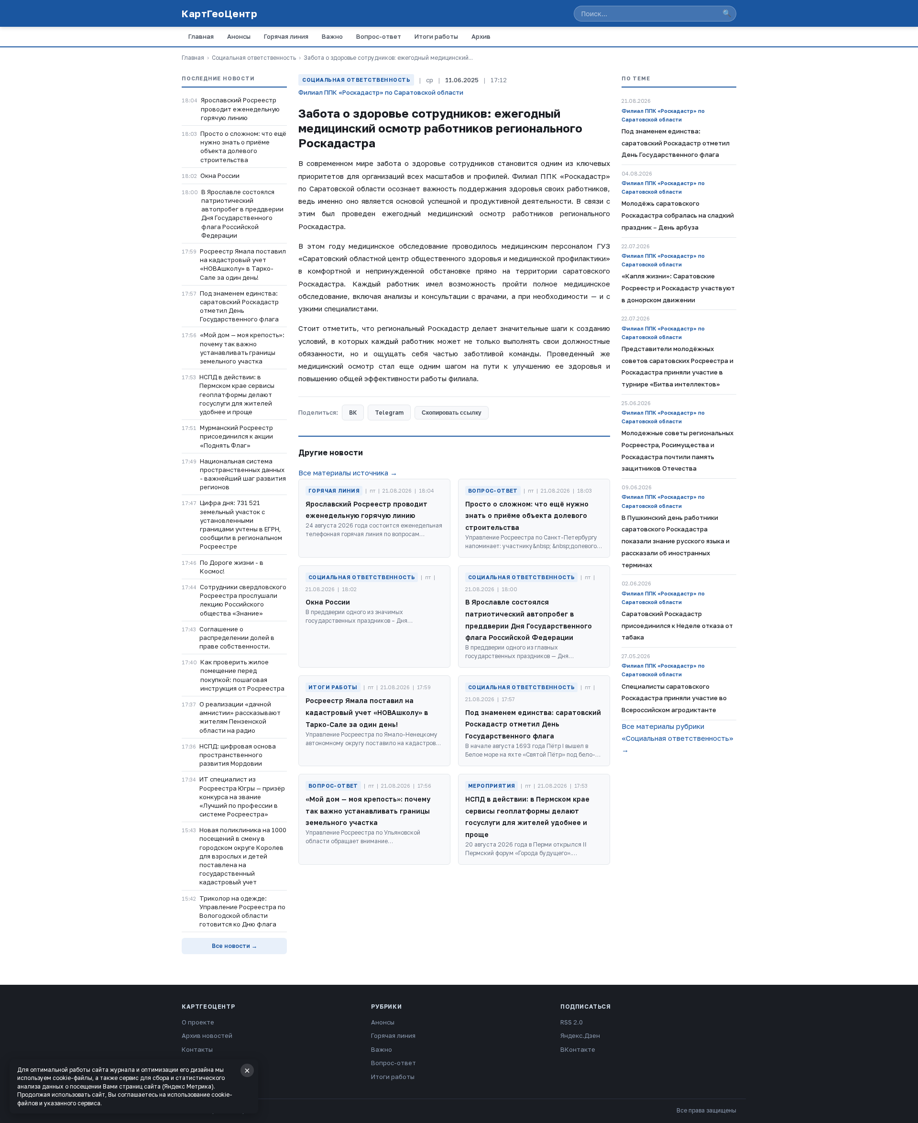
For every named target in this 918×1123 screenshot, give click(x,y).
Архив (481, 36)
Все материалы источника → (347, 472)
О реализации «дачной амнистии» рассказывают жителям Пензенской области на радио (240, 717)
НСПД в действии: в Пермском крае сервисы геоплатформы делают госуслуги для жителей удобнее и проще (236, 394)
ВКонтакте (577, 1049)
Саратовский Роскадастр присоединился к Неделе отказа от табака (677, 625)
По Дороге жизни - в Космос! (231, 567)
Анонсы (239, 36)
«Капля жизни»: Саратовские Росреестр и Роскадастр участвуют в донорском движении (678, 288)
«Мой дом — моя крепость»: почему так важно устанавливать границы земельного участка (242, 348)
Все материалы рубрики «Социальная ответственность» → (677, 738)
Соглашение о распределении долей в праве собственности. (236, 637)
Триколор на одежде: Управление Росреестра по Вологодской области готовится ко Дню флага (242, 911)
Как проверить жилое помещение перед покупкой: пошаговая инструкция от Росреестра (242, 675)
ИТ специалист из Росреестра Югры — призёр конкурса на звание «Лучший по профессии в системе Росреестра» (242, 796)
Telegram (389, 412)
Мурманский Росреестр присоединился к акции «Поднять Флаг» (236, 436)
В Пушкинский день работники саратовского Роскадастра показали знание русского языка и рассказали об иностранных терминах (676, 541)
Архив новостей (207, 1035)
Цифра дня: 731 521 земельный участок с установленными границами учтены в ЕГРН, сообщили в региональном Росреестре (241, 524)
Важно (332, 36)
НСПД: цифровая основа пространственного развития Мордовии (237, 754)
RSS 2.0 (571, 1022)
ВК (353, 412)
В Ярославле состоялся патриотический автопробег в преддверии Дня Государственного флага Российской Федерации (242, 213)
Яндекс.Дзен (580, 1035)
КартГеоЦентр (219, 13)
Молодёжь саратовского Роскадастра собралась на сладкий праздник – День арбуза (678, 215)
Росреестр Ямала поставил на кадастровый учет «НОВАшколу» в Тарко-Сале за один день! (243, 264)
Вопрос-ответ (378, 36)
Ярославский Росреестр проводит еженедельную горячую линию (240, 108)
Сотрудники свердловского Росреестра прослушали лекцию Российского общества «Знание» (243, 600)
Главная (201, 36)
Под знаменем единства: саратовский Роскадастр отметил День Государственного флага (239, 306)
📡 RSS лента (202, 1063)
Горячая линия (286, 36)
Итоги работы (436, 36)
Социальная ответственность (254, 57)
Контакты (197, 1049)
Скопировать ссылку (451, 412)
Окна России (220, 175)
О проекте (198, 1022)
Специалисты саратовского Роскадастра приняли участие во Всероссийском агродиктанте (674, 698)
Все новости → (234, 945)
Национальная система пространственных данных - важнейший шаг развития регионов (243, 474)
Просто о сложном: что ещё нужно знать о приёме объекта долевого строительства (243, 147)
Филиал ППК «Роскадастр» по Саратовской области (380, 92)
